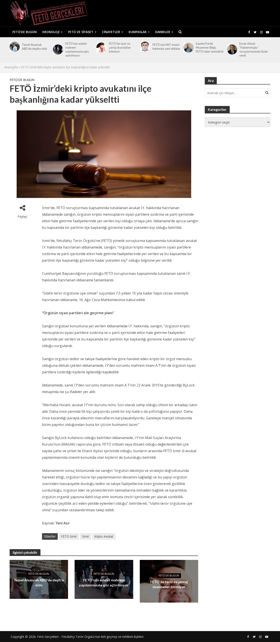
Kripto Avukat (103, 536)
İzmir (85, 536)
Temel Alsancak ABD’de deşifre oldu (34, 46)
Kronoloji (51, 32)
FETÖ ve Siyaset (80, 32)
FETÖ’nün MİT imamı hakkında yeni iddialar (166, 46)
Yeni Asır (63, 523)
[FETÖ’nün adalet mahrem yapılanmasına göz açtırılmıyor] (57, 49)
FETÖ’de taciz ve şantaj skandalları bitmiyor (120, 47)
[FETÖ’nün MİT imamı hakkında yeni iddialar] (144, 47)
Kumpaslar (138, 32)
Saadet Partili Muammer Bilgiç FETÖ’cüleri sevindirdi (209, 47)
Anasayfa (11, 67)
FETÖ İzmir (69, 536)
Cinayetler (111, 32)
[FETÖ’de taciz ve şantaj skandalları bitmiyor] (100, 47)
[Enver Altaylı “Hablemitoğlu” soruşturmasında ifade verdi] (231, 49)
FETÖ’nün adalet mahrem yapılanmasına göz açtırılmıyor (77, 49)
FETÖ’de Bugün (24, 32)
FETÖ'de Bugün (22, 80)
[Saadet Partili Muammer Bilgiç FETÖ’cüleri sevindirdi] (188, 47)
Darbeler (162, 32)
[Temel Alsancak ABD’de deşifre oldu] (14, 47)
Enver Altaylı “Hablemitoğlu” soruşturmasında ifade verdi (253, 49)
